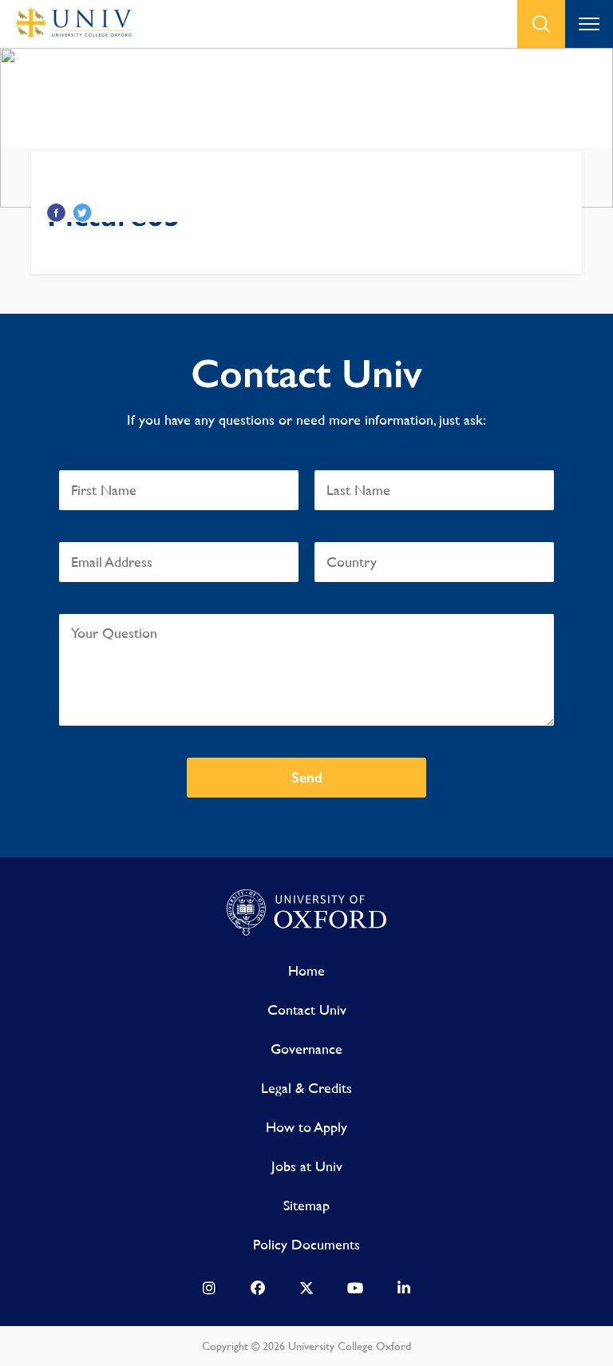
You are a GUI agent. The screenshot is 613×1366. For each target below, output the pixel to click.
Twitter (82, 213)
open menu (589, 24)
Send (306, 777)
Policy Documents (306, 1244)
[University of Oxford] (306, 913)
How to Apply (306, 1127)
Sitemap (306, 1205)
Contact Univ (306, 1009)
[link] (209, 1291)
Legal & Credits (306, 1087)
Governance (306, 1048)
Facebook (56, 213)
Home (306, 970)
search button (541, 24)
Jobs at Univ (306, 1166)
